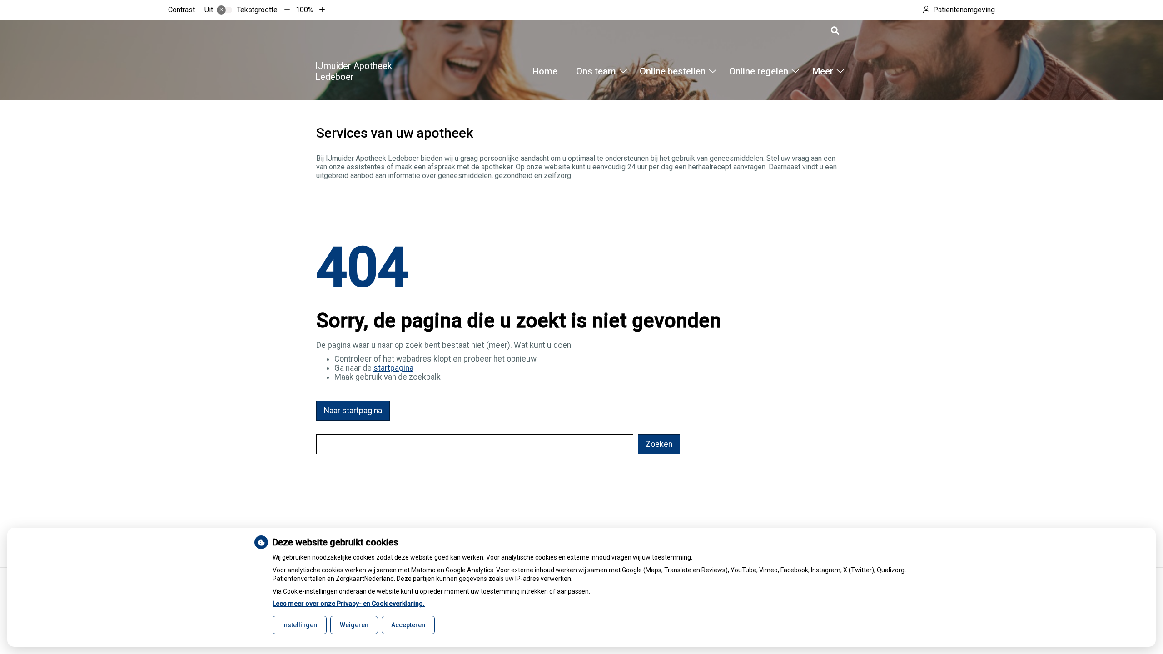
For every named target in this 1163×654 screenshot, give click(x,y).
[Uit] (224, 10)
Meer (822, 71)
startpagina (393, 367)
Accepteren (408, 625)
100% (304, 9)
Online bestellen (673, 71)
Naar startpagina (353, 410)
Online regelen (758, 71)
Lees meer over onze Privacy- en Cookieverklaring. (349, 603)
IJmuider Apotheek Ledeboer (353, 71)
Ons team (596, 71)
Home (544, 71)
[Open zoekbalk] (834, 30)
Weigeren (354, 625)
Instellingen (299, 625)
